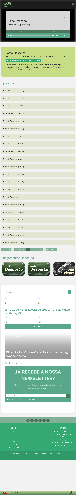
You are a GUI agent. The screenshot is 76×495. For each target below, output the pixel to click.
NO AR (5, 493)
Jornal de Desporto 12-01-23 (13, 220)
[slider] (30, 35)
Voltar (65, 17)
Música (13, 438)
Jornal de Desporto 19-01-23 (13, 182)
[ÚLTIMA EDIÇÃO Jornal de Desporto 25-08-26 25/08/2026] (12, 269)
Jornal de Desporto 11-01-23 (13, 227)
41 (20, 249)
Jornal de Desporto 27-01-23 (13, 136)
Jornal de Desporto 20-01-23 (13, 174)
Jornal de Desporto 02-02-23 (13, 106)
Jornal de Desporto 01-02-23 (13, 113)
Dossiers (14, 441)
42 (24, 249)
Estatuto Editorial (13, 447)
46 (41, 249)
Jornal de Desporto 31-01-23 (13, 121)
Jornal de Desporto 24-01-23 (13, 159)
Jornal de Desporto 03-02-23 (13, 98)
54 (48, 249)
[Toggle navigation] (73, 4)
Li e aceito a (21, 400)
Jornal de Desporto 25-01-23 (13, 151)
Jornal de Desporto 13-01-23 (13, 212)
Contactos (13, 444)
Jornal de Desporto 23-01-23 (13, 167)
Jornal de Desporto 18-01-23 (13, 189)
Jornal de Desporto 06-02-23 (13, 91)
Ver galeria (38, 326)
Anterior (22, 31)
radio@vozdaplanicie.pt (63, 445)
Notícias (13, 432)
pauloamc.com (59, 453)
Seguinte (54, 31)
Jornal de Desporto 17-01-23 (13, 197)
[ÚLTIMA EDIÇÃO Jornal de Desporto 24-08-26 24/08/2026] (38, 269)
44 (32, 249)
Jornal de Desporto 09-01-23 (13, 243)
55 (52, 249)
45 (37, 249)
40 (16, 249)
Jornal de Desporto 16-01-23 (13, 205)
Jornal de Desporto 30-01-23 (13, 129)
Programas (13, 435)
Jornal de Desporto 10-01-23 (13, 235)
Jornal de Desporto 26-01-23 (13, 144)
